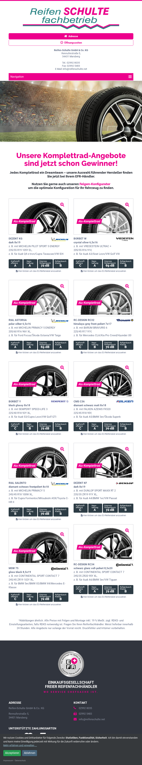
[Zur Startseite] (71, 18)
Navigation (17, 76)
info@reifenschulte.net (92, 719)
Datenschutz (20, 760)
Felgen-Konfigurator (94, 184)
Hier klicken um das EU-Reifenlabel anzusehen (39, 271)
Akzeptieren (12, 753)
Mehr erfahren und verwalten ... (20, 745)
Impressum (8, 760)
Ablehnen (29, 753)
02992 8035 (85, 708)
